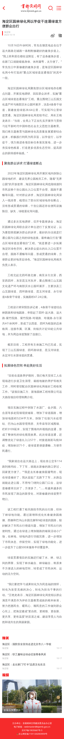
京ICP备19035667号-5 (32, 730)
